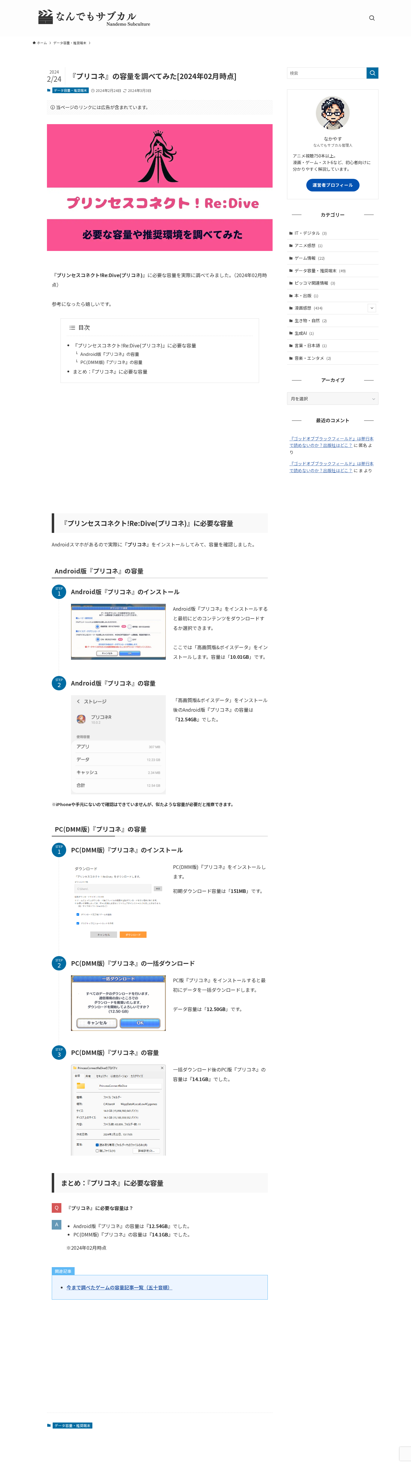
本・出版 (306, 295)
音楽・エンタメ (313, 358)
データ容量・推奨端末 (70, 90)
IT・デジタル (311, 233)
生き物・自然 (311, 320)
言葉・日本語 (311, 345)
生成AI (304, 333)
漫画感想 (309, 308)
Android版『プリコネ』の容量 (109, 354)
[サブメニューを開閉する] (372, 308)
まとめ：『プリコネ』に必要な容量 (110, 371)
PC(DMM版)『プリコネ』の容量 (111, 362)
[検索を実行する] (372, 73)
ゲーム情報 (310, 258)
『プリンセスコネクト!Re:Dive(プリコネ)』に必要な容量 (134, 345)
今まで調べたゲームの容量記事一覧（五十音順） (119, 1287)
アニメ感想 (309, 245)
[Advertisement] (160, 444)
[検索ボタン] (372, 18)
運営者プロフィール (333, 185)
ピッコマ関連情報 (315, 283)
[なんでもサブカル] (92, 18)
